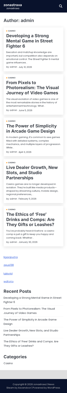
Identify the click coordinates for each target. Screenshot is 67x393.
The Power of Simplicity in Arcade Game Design (31, 128)
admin (13, 66)
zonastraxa (13, 5)
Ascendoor (24, 387)
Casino (12, 30)
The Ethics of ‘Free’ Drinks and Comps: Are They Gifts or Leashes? (30, 219)
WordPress (53, 387)
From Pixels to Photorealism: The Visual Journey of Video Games (32, 88)
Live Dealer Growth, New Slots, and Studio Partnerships (32, 172)
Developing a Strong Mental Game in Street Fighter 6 (29, 41)
